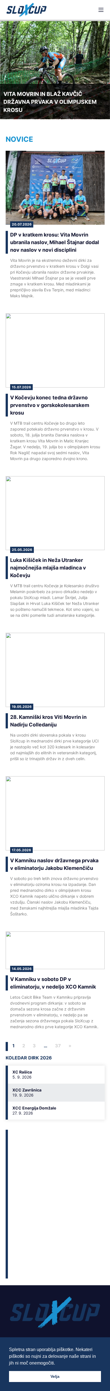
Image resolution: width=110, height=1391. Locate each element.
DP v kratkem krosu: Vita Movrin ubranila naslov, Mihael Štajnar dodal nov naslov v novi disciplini (54, 242)
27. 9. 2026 (22, 1113)
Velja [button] (55, 1376)
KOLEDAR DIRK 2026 (29, 1058)
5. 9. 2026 (22, 1077)
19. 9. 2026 (23, 1095)
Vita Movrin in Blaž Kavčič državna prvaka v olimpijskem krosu (50, 102)
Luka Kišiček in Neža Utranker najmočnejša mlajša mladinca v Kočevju (48, 567)
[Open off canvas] (101, 9)
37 (58, 1045)
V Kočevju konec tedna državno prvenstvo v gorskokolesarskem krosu (49, 405)
